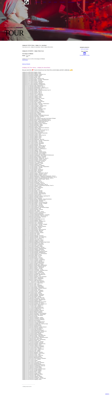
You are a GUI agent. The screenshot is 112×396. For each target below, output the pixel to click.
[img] (26, 2)
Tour (44, 2)
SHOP (50, 2)
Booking (79, 2)
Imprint (87, 2)
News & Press (71, 2)
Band (55, 2)
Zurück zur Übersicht (26, 63)
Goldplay (37, 2)
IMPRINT (107, 393)
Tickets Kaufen (25, 59)
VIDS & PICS (62, 2)
